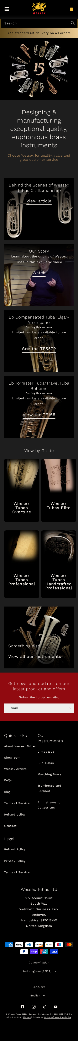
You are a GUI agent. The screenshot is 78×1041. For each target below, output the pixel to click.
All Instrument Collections (49, 805)
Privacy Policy (14, 861)
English (35, 995)
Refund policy (15, 814)
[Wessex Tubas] (39, 8)
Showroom (12, 757)
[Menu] (6, 9)
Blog (7, 791)
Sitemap (27, 1017)
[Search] (73, 23)
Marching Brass (49, 774)
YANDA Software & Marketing (57, 1017)
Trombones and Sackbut (49, 788)
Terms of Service (17, 803)
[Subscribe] (69, 708)
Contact (10, 825)
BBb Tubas (46, 763)
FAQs (8, 780)
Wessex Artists (15, 769)
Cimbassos (46, 751)
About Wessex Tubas (20, 746)
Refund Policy (15, 849)
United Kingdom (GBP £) (35, 971)
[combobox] (39, 23)
